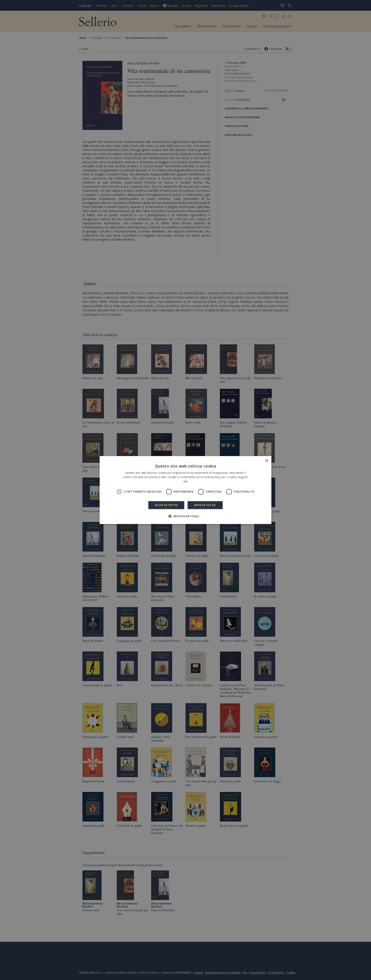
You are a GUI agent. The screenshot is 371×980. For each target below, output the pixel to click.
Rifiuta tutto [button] (205, 505)
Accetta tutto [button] (166, 505)
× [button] (266, 460)
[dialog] (185, 490)
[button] (185, 516)
